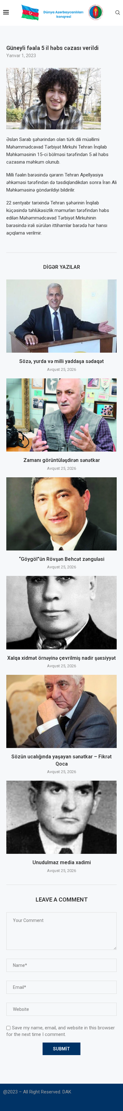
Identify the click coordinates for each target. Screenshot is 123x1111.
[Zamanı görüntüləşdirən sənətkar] (61, 415)
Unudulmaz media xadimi (61, 862)
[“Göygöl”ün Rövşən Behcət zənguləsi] (61, 513)
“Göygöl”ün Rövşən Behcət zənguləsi (61, 559)
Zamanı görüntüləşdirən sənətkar (61, 460)
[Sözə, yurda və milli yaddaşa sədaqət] (61, 316)
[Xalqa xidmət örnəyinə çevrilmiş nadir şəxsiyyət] (61, 612)
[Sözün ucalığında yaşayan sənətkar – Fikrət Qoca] (61, 711)
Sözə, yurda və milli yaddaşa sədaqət (61, 361)
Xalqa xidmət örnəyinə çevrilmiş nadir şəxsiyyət (61, 658)
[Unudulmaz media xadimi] (61, 817)
